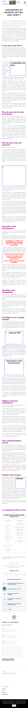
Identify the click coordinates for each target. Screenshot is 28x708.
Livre (3, 690)
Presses (4, 692)
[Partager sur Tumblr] (20, 574)
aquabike (17, 565)
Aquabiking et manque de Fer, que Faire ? (14, 12)
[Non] (26, 703)
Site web (3, 641)
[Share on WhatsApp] (10, 574)
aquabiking (21, 565)
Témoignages (5, 694)
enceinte (15, 567)
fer (18, 567)
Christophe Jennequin (14, 563)
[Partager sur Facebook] (4, 574)
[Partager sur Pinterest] (14, 574)
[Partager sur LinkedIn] (17, 574)
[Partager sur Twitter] (7, 574)
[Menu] (24, 2)
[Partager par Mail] (24, 574)
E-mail (3, 635)
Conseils (4, 688)
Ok (14, 705)
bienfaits (11, 567)
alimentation (12, 565)
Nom (3, 628)
